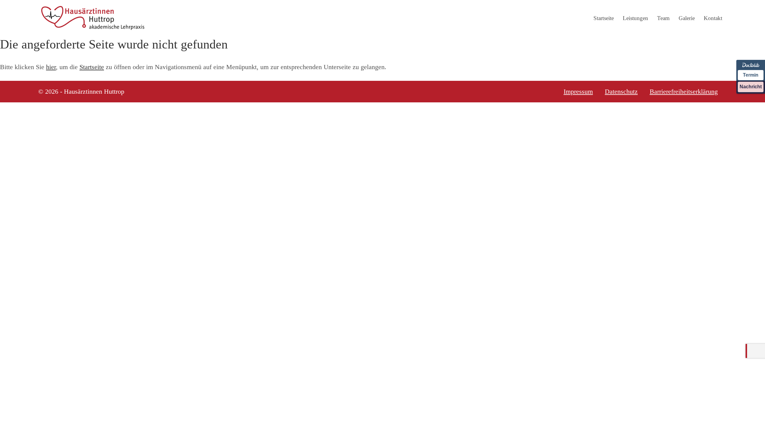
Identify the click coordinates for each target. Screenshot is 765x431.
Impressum (578, 91)
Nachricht (751, 86)
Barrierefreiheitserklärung (684, 91)
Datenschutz (621, 91)
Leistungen (635, 18)
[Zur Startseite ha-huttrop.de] (92, 18)
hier (51, 67)
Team (663, 18)
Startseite (603, 18)
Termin (750, 75)
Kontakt (713, 18)
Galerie (687, 18)
